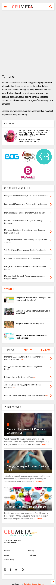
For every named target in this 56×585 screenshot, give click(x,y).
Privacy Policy (9, 560)
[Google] (23, 569)
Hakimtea (27, 584)
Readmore (45, 444)
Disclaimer (32, 555)
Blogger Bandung (38, 584)
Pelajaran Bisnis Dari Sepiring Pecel (30, 323)
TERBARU (9, 289)
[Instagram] (5, 569)
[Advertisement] (28, 42)
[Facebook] (10, 569)
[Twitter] (16, 569)
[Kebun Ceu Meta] (22, 7)
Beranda (7, 551)
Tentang (31, 551)
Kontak (6, 555)
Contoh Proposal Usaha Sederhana (26, 506)
